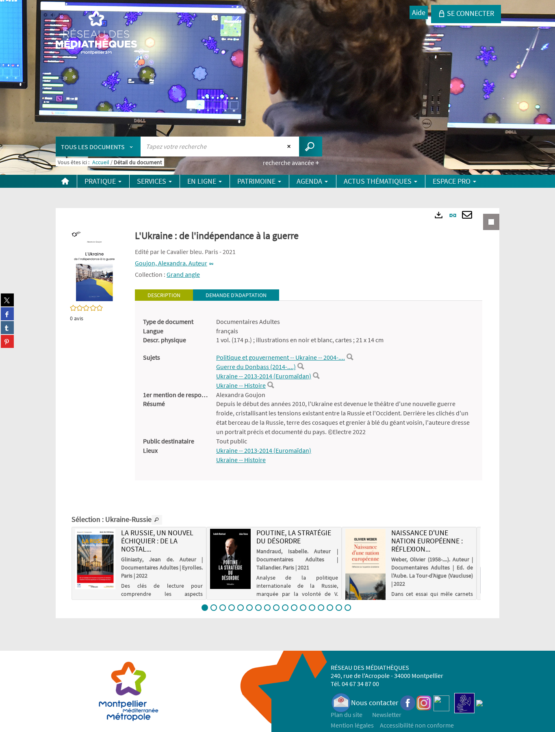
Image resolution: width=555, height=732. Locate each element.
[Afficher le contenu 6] (249, 607)
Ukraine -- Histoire (241, 385)
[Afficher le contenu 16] (339, 607)
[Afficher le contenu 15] (330, 607)
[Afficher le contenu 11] (294, 607)
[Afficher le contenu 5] (240, 607)
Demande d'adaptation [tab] (236, 295)
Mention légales (352, 725)
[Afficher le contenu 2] (213, 607)
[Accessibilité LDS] (464, 702)
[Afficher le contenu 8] (267, 607)
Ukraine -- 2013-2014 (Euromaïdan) (263, 376)
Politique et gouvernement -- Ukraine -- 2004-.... (280, 357)
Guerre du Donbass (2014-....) (256, 367)
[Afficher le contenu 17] (348, 607)
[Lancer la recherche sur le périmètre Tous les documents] (310, 146)
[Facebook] (408, 702)
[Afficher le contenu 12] (303, 607)
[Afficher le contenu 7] (258, 607)
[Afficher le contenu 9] (276, 607)
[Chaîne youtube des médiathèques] (441, 702)
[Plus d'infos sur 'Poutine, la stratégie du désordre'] (230, 559)
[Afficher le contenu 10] (285, 607)
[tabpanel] (308, 391)
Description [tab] (163, 295)
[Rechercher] (350, 357)
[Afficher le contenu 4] (231, 607)
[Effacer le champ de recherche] (289, 146)
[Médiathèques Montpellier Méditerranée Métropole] (96, 33)
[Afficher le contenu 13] (312, 607)
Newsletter (386, 714)
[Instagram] (424, 702)
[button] (94, 264)
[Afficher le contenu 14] (321, 607)
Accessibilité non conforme (417, 725)
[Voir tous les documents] (157, 520)
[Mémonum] (479, 702)
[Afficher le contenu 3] (222, 607)
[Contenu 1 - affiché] (205, 607)
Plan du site (346, 714)
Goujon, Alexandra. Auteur (171, 263)
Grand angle (183, 274)
